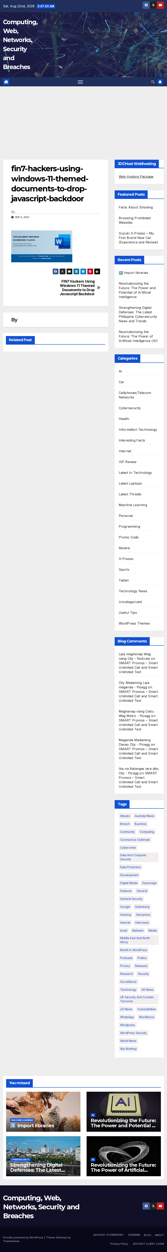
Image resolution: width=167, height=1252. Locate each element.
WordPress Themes (134, 623)
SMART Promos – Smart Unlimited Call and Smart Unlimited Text (138, 667)
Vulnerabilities (146, 1009)
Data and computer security (133, 857)
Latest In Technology (135, 473)
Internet (125, 451)
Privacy (125, 966)
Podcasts (126, 958)
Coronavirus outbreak (135, 839)
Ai (120, 371)
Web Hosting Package (136, 177)
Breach (125, 824)
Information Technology (138, 429)
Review (124, 548)
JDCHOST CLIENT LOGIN (148, 1243)
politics (142, 958)
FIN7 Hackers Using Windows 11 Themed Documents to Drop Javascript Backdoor (77, 287)
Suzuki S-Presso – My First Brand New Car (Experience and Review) (138, 237)
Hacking (125, 914)
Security (143, 973)
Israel (123, 930)
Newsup (61, 1237)
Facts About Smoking (136, 207)
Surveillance (128, 981)
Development (129, 875)
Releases (141, 966)
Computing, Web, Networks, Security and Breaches (41, 1207)
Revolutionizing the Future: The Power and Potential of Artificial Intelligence (124, 1125)
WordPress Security (133, 1033)
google (125, 906)
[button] (153, 82)
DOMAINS (133, 1234)
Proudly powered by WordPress (23, 1237)
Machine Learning (133, 505)
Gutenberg (142, 906)
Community (127, 831)
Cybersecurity (130, 408)
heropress (143, 914)
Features (126, 891)
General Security (131, 898)
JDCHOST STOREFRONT (108, 1234)
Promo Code (129, 537)
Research (126, 973)
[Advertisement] (83, 116)
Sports (124, 569)
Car (121, 382)
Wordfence (146, 1017)
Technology (128, 989)
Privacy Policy (119, 1243)
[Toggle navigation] (80, 82)
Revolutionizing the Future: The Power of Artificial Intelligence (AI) (138, 336)
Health (124, 419)
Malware (138, 930)
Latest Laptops (130, 483)
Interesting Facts (132, 440)
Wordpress (127, 1025)
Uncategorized (130, 602)
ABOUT (159, 1235)
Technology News (133, 591)
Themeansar (11, 1241)
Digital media (128, 883)
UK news (147, 989)
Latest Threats (130, 494)
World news (128, 1041)
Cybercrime (128, 847)
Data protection (130, 867)
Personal (126, 516)
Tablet (124, 580)
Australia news (144, 816)
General (142, 891)
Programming (129, 526)
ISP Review (128, 462)
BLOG (147, 1235)
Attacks (125, 816)
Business (140, 824)
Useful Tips (128, 613)
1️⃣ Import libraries (133, 273)
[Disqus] (55, 407)
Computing (147, 831)
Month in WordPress (133, 950)
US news (126, 1009)
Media (152, 930)
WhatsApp (127, 1017)
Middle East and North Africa (135, 940)
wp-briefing (128, 1048)
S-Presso (126, 559)
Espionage (149, 883)
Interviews (142, 922)
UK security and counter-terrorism (137, 999)
